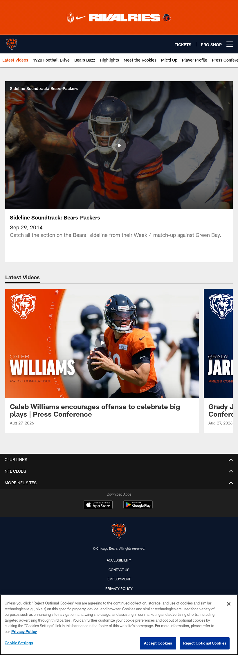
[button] (119, 145)
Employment (119, 579)
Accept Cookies (158, 643)
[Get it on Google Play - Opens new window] (138, 508)
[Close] (228, 604)
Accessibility (119, 560)
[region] (119, 625)
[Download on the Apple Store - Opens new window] (98, 505)
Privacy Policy (119, 588)
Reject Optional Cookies (204, 643)
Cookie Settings (19, 642)
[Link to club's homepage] (12, 41)
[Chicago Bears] (119, 532)
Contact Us (119, 570)
